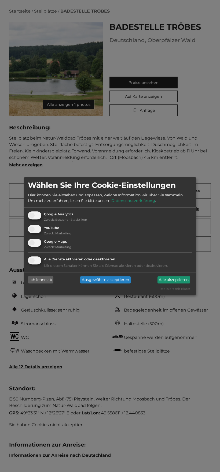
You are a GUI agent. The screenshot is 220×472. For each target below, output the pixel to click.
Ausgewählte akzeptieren (105, 280)
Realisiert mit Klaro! (175, 289)
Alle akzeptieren (174, 280)
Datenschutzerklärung (133, 200)
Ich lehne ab (41, 280)
